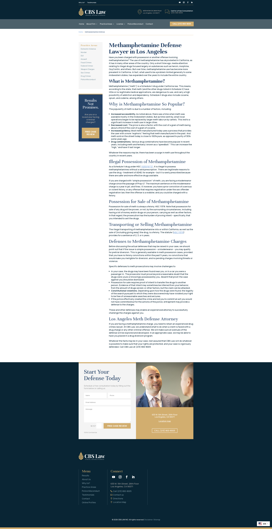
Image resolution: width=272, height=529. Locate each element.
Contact (149, 24)
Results (85, 475)
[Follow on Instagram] (183, 2)
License (120, 24)
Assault (84, 59)
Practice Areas (106, 24)
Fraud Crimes (86, 62)
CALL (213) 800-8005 (182, 24)
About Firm (90, 24)
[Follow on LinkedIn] (191, 2)
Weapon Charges (87, 69)
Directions (118, 498)
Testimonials (91, 3)
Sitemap (156, 519)
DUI (82, 56)
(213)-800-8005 (177, 13)
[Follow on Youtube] (179, 2)
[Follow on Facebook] (187, 2)
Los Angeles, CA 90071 (151, 13)
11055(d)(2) (147, 166)
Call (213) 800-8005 (122, 491)
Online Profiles (89, 502)
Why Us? (82, 3)
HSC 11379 (178, 232)
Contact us (118, 494)
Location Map (119, 502)
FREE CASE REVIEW (90, 133)
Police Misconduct (135, 24)
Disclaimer (148, 519)
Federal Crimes (87, 66)
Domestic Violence (88, 49)
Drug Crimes (86, 76)
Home (81, 24)
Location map (165, 421)
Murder (84, 52)
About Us (86, 479)
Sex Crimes (85, 72)
